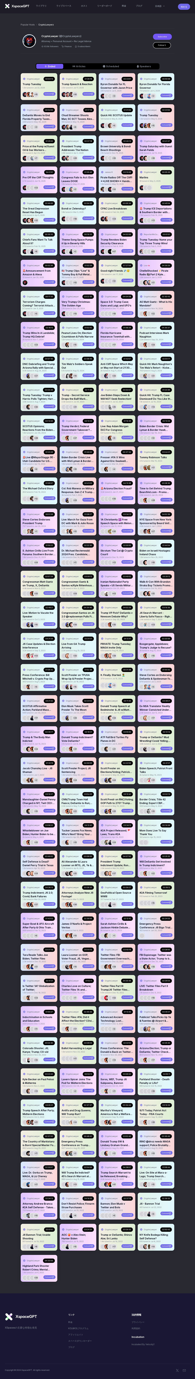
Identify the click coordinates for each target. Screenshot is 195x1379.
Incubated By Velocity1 (143, 1344)
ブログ (71, 1347)
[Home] (17, 6)
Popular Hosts (28, 24)
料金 (70, 1322)
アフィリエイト (75, 1334)
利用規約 (136, 1328)
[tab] (49, 66)
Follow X (162, 45)
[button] (39, 86)
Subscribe (162, 37)
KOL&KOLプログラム (78, 1328)
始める (184, 6)
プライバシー (138, 1322)
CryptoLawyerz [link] (46, 24)
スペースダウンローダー (80, 1341)
